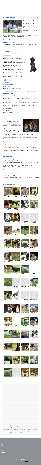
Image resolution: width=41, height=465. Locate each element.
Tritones (11, 432)
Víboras (16, 432)
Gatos (2, 443)
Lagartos (29, 427)
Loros (34, 427)
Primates (28, 429)
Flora (11, 427)
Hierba (20, 427)
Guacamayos (16, 427)
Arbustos (11, 426)
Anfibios (2, 447)
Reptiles (2, 445)
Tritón (14, 432)
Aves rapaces (17, 426)
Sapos (5, 431)
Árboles (20, 432)
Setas (13, 431)
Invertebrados (4, 452)
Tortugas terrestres (6, 432)
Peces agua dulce (11, 429)
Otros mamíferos (4, 455)
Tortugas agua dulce (22, 431)
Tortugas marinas (29, 431)
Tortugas (16, 431)
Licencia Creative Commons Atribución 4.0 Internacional (27, 462)
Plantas (23, 429)
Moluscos (5, 429)
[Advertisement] (20, 8)
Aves (2, 450)
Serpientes (9, 431)
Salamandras (35, 429)
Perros (20, 429)
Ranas (32, 429)
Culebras (32, 426)
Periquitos (16, 429)
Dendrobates (6, 427)
